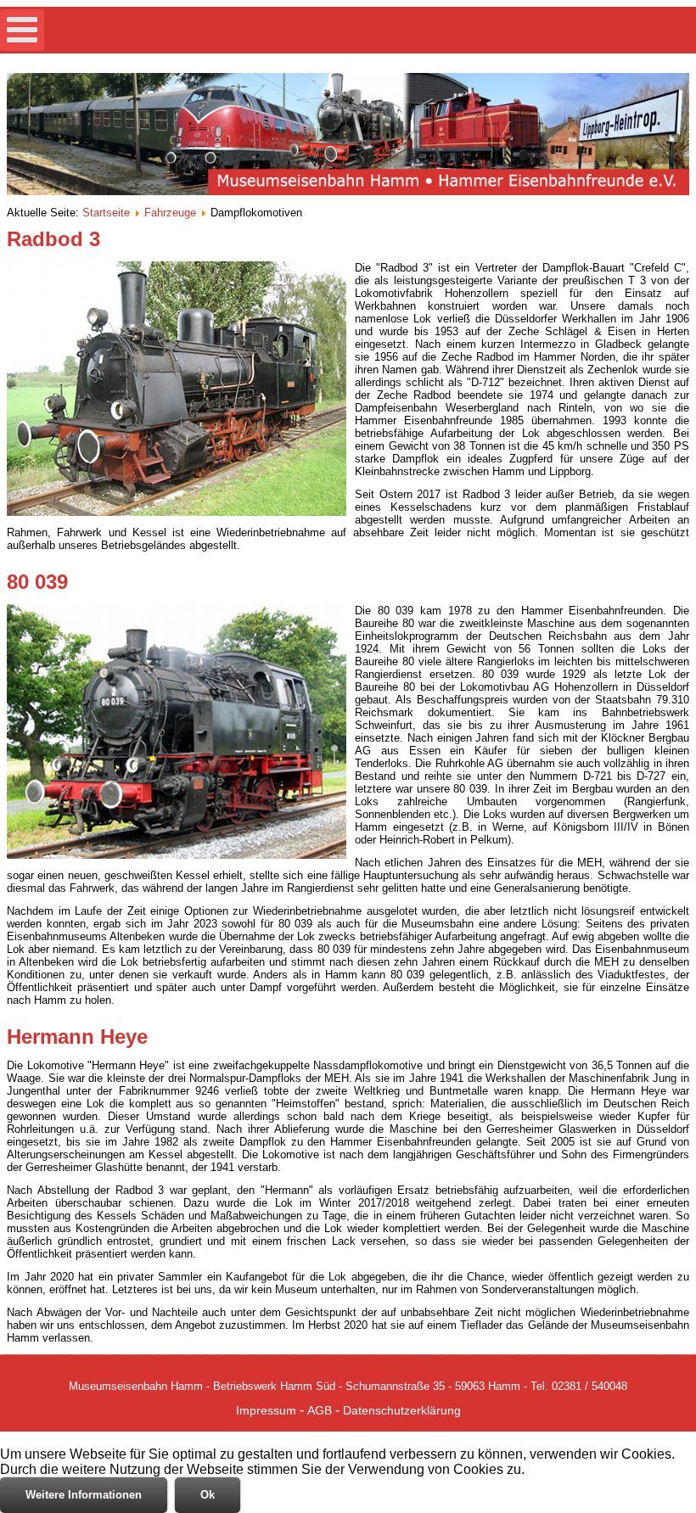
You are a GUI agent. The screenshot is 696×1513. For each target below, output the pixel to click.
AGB (319, 1410)
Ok (207, 1494)
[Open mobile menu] (22, 30)
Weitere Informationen (83, 1494)
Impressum (266, 1410)
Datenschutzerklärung (402, 1410)
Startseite (106, 212)
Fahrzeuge (170, 212)
